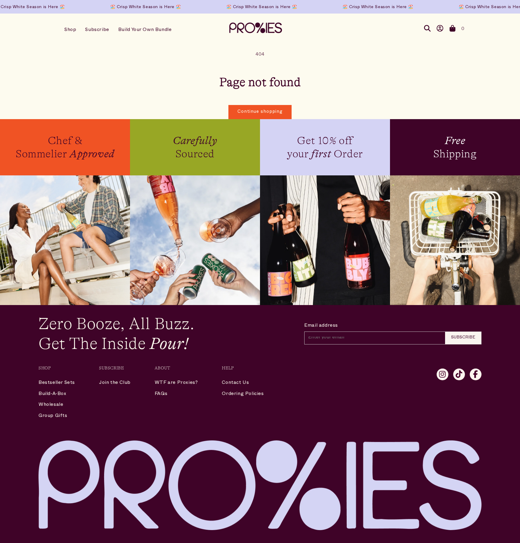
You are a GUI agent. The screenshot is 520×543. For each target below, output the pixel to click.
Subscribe (97, 30)
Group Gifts (53, 416)
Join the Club (115, 383)
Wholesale (51, 405)
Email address (321, 326)
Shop (70, 30)
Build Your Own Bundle (145, 30)
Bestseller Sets (57, 383)
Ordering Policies (243, 394)
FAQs (161, 394)
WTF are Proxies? (176, 383)
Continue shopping (260, 112)
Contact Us (235, 383)
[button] (453, 30)
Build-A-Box (53, 394)
